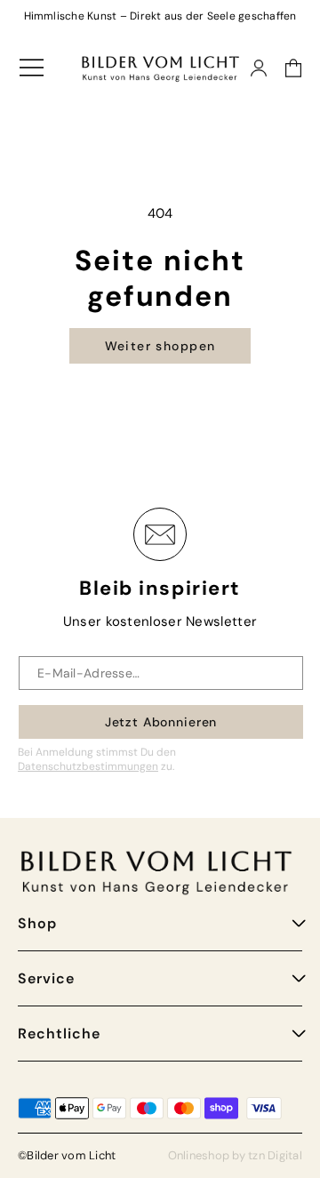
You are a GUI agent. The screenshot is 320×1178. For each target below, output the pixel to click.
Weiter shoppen (160, 346)
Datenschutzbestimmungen (88, 766)
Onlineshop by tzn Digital (235, 1155)
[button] (284, 68)
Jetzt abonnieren (161, 722)
